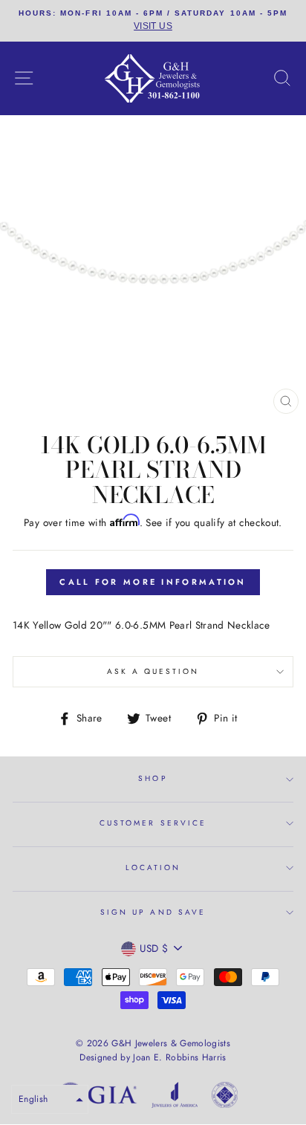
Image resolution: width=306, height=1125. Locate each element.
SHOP (152, 778)
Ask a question (153, 671)
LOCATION (153, 867)
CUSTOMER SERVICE (153, 823)
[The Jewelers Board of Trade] (225, 1097)
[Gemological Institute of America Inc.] (97, 1097)
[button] (49, 1099)
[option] (153, 20)
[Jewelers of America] (175, 1097)
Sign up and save (153, 912)
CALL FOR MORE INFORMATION (153, 582)
